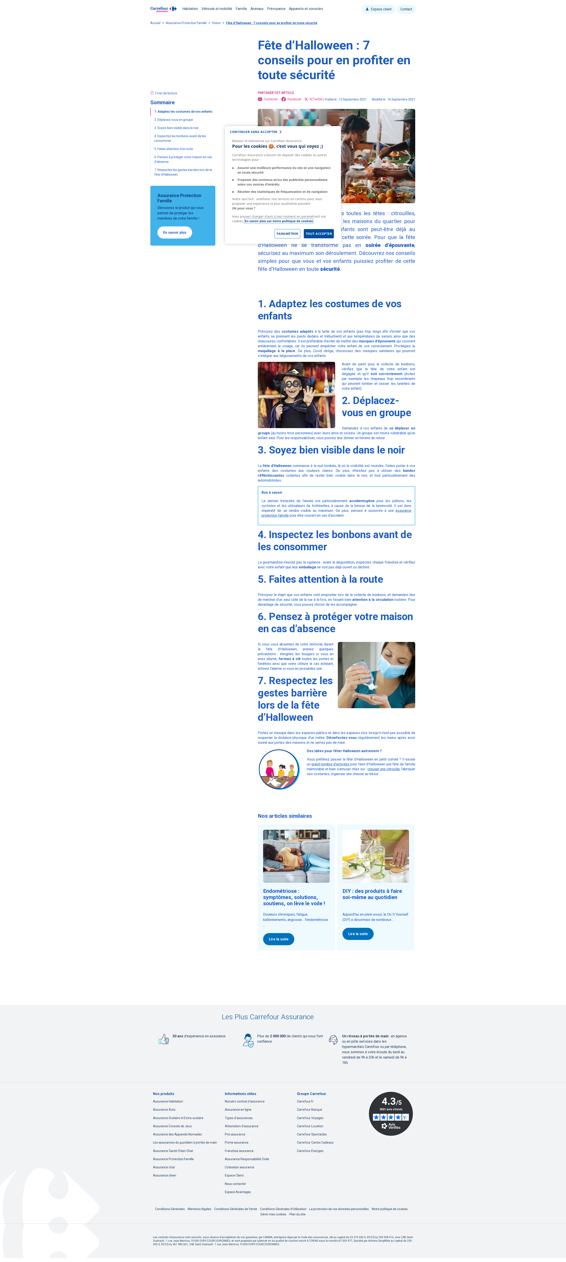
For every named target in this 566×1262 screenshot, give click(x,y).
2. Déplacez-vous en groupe (174, 119)
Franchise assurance (239, 1151)
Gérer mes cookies (273, 1214)
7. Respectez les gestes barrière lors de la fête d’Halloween (183, 172)
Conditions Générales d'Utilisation (283, 1209)
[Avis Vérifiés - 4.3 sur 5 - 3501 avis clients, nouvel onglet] (391, 1114)
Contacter (271, 99)
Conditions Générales (170, 1209)
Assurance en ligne (238, 1109)
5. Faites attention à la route (174, 149)
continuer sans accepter (253, 132)
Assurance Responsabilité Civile (247, 1159)
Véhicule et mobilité (216, 9)
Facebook (294, 99)
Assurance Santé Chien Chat (173, 1151)
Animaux (257, 9)
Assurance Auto (164, 1109)
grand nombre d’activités (330, 764)
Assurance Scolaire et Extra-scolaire (178, 1118)
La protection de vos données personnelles (339, 1209)
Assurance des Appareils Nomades (177, 1134)
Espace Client (234, 1175)
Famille (241, 9)
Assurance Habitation (168, 1101)
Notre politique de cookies (390, 1209)
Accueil (155, 23)
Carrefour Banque (309, 1109)
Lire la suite (279, 939)
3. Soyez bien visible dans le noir (176, 128)
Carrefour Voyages (310, 1118)
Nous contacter (235, 1184)
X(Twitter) (317, 99)
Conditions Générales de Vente (236, 1209)
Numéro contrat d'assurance (245, 1101)
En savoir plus (174, 232)
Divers (216, 23)
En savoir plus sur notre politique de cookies (279, 221)
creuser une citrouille (383, 769)
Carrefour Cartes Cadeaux (315, 1142)
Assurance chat (164, 1167)
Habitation (190, 9)
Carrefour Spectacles (312, 1134)
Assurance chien (164, 1175)
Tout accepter (319, 234)
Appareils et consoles (306, 9)
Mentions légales (200, 1209)
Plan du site (297, 1214)
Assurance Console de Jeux (172, 1126)
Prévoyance (276, 9)
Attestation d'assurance (241, 1126)
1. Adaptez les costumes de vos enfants (183, 111)
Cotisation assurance (239, 1167)
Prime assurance (237, 1142)
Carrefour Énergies (310, 1151)
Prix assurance (235, 1134)
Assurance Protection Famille (186, 23)
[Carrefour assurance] (163, 9)
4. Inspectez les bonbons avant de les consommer (180, 138)
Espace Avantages (238, 1192)
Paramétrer (287, 234)
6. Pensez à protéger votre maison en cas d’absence (183, 159)
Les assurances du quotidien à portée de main (185, 1142)
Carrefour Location (310, 1126)
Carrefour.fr (305, 1101)
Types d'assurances (239, 1118)
